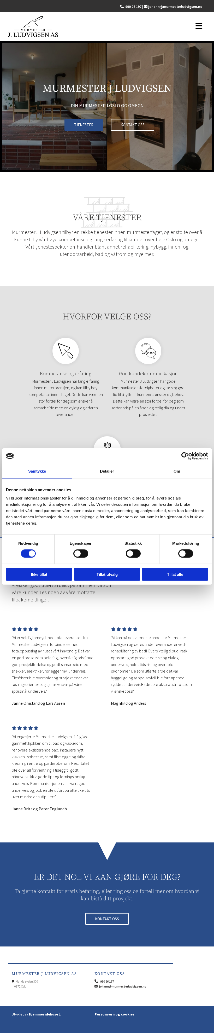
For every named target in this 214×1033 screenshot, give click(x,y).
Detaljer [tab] (107, 471)
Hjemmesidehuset (44, 1014)
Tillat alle (175, 574)
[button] (198, 26)
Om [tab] (177, 471)
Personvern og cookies (114, 1014)
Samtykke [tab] (37, 471)
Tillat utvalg (107, 574)
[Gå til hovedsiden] (97, 26)
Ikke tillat (39, 574)
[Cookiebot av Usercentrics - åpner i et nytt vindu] (185, 456)
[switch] (80, 553)
